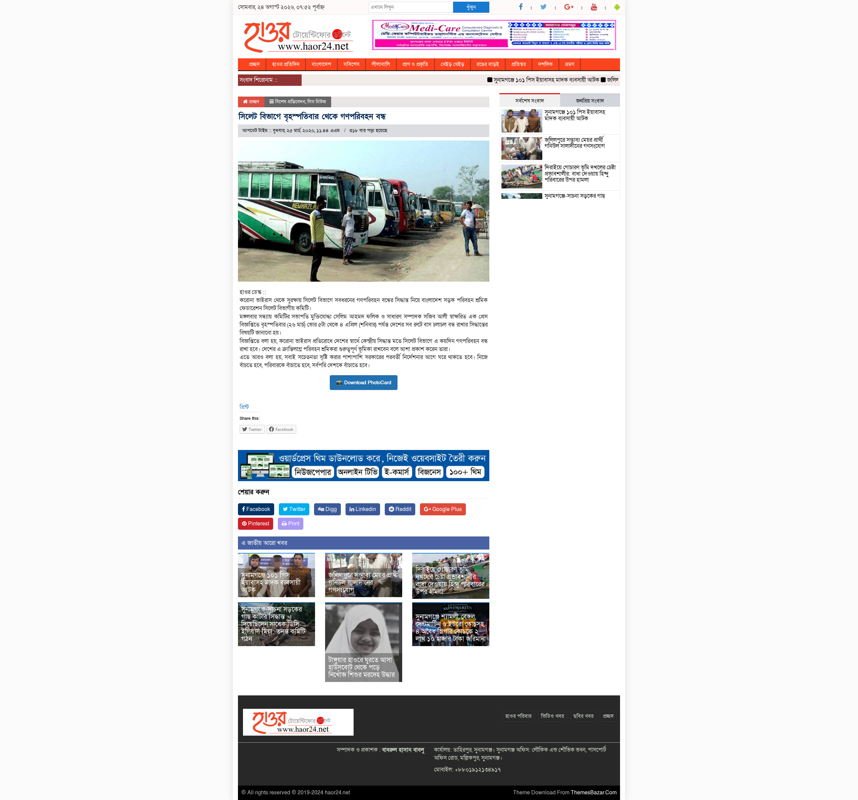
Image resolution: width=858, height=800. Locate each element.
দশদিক (545, 64)
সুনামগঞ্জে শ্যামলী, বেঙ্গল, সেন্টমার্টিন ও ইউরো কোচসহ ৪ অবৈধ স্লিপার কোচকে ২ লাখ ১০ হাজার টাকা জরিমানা (451, 628)
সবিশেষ (351, 64)
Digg (330, 509)
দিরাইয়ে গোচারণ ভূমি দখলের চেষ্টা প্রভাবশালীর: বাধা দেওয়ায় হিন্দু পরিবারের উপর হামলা (450, 580)
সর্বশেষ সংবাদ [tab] (529, 101)
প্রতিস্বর (518, 64)
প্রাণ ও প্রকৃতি (415, 64)
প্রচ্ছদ (254, 64)
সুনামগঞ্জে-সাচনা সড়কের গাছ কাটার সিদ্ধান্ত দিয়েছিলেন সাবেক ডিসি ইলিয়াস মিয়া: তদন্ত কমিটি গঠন (273, 624)
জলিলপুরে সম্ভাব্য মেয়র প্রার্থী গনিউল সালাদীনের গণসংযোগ (363, 582)
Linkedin (365, 509)
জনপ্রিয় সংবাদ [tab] (590, 101)
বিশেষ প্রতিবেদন (290, 101)
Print (293, 523)
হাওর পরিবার (518, 716)
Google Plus (446, 509)
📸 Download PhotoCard (363, 382)
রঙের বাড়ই (488, 64)
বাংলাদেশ (321, 64)
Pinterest (258, 523)
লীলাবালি (381, 64)
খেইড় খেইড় (452, 64)
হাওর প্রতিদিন (285, 64)
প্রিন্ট (244, 407)
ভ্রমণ (569, 64)
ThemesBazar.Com (594, 792)
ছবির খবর (583, 716)
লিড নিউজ (316, 101)
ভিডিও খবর (552, 716)
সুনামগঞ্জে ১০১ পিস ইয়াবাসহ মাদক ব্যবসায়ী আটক (528, 80)
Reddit (402, 509)
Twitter (296, 509)
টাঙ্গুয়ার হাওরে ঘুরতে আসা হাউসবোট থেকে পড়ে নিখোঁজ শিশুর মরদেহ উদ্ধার (361, 667)
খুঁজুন (471, 7)
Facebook (257, 509)
